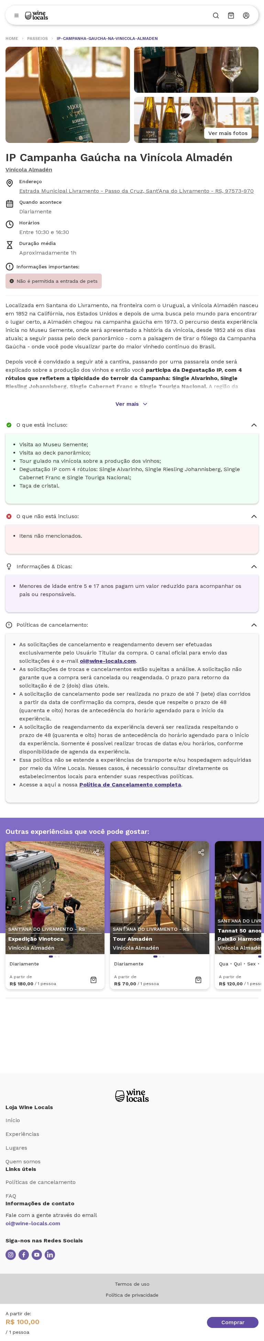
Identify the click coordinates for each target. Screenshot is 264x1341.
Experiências (22, 1134)
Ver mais (127, 404)
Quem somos (23, 1161)
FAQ (11, 1196)
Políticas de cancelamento (41, 1182)
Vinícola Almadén (29, 169)
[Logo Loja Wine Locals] (132, 1095)
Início (13, 1120)
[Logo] (36, 15)
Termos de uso (132, 1284)
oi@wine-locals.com (33, 1223)
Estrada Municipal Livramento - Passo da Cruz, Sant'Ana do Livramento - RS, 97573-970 (136, 191)
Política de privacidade (132, 1295)
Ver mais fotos (228, 133)
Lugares (16, 1147)
